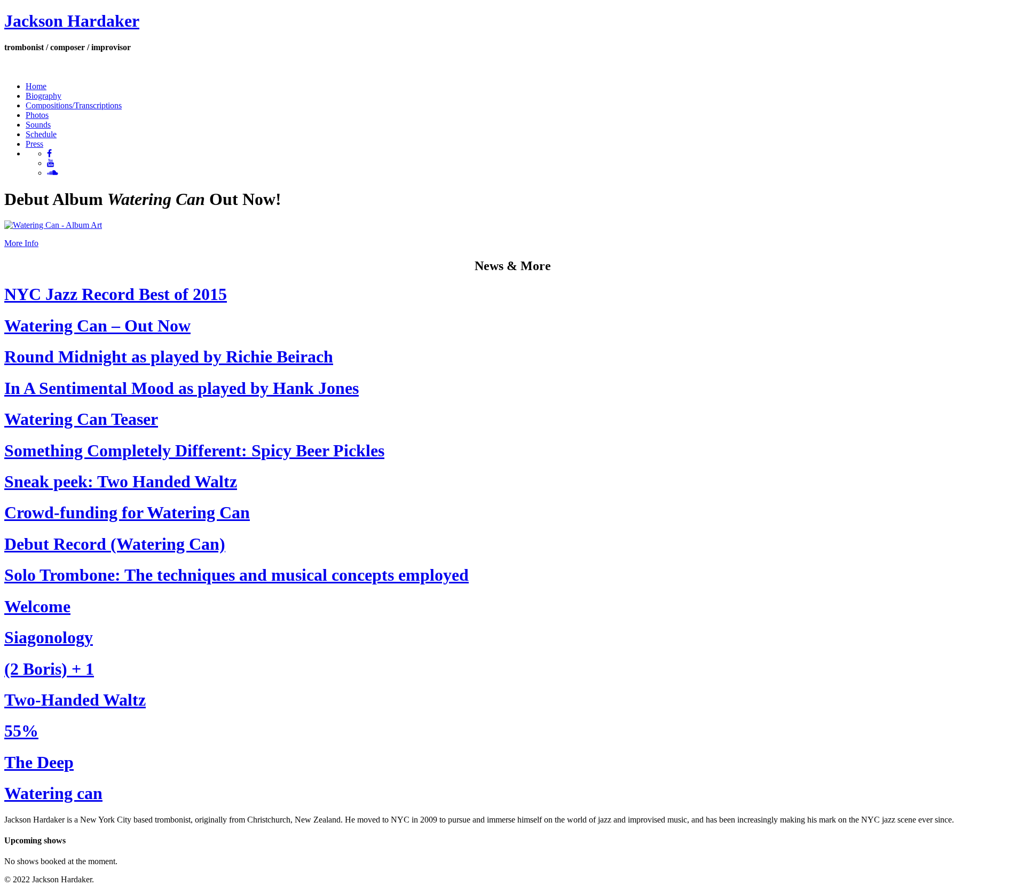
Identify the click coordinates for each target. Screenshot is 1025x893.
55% (21, 730)
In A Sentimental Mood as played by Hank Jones (181, 388)
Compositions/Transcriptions (74, 105)
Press (34, 143)
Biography (43, 95)
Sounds (38, 124)
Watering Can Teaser (81, 419)
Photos (37, 115)
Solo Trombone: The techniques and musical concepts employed (236, 574)
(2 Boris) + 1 (49, 668)
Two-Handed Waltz (75, 699)
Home (36, 86)
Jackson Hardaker (71, 20)
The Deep (39, 762)
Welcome (37, 606)
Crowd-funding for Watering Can (127, 512)
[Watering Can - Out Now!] (53, 225)
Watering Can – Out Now (97, 325)
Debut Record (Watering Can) (114, 544)
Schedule (41, 134)
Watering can (53, 793)
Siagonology (48, 637)
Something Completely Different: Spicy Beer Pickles (194, 450)
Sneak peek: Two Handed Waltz (120, 481)
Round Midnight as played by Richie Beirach (168, 356)
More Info (21, 243)
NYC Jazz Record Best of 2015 (115, 294)
